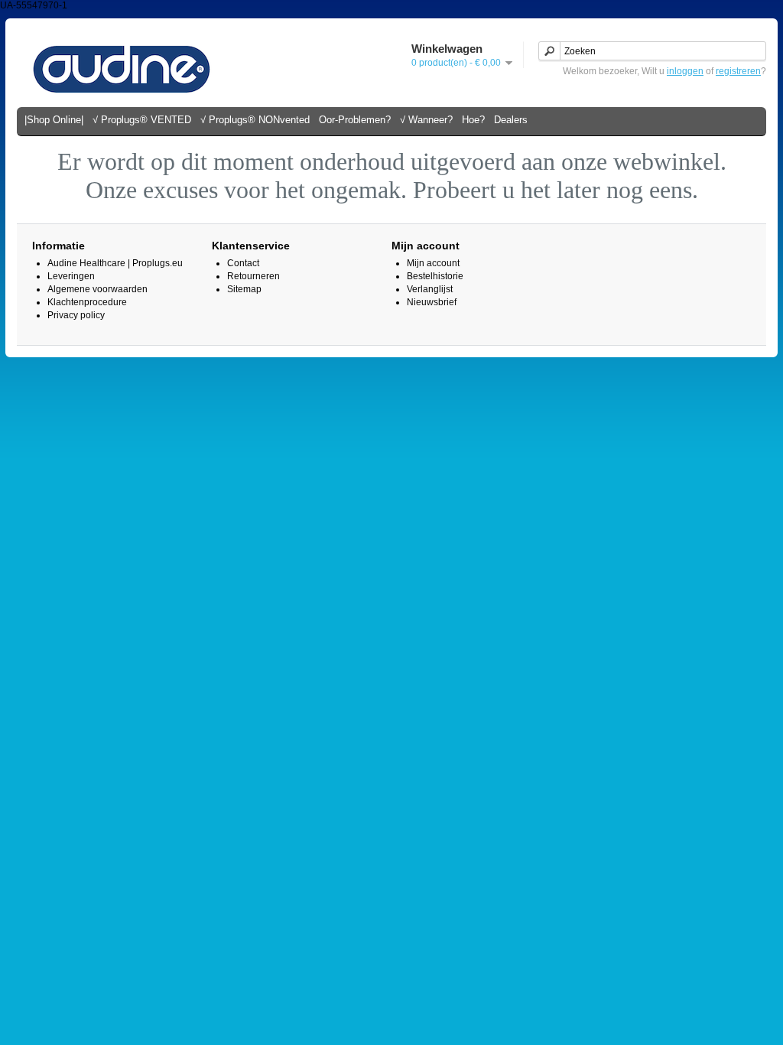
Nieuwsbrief (431, 302)
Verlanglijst (430, 289)
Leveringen (71, 276)
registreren (738, 71)
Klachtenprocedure (87, 302)
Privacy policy (76, 315)
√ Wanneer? (426, 119)
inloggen (685, 71)
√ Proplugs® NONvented (255, 119)
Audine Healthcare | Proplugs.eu (115, 263)
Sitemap (244, 289)
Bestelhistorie (435, 276)
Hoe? (473, 119)
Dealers (511, 119)
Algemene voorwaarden (97, 289)
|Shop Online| (53, 119)
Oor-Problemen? (355, 119)
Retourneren (253, 276)
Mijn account (433, 263)
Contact (243, 263)
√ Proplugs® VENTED (142, 119)
